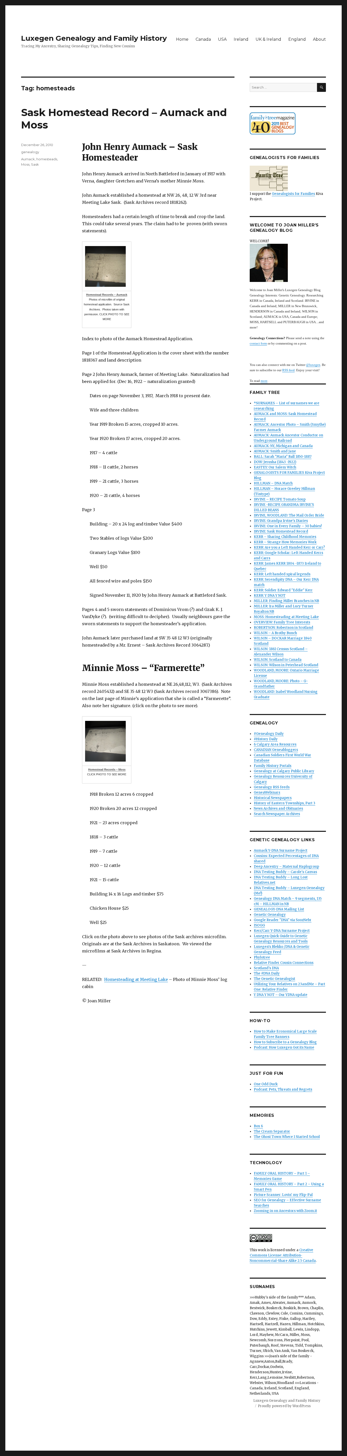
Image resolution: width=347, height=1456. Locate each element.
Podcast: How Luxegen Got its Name (284, 1047)
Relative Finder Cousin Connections (283, 963)
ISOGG (259, 925)
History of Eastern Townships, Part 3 (284, 803)
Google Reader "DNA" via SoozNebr (282, 920)
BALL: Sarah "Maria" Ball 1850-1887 (282, 456)
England (297, 39)
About (319, 39)
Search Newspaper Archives (277, 814)
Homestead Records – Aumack (106, 294)
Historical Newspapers (273, 798)
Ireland (241, 39)
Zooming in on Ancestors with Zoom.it (285, 1211)
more (264, 381)
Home (182, 39)
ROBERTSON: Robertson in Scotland (283, 627)
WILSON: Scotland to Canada (278, 660)
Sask (35, 164)
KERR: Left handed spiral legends (282, 574)
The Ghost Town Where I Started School (287, 1137)
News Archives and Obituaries (278, 808)
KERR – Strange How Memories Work (285, 542)
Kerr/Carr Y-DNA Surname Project (282, 931)
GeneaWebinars (267, 792)
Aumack (28, 159)
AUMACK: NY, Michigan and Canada (283, 446)
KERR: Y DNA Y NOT (270, 595)
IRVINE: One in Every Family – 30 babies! (288, 526)
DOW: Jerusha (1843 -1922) (275, 462)
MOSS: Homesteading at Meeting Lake (286, 617)
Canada (203, 39)
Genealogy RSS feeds (272, 787)
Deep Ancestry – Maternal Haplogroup (286, 866)
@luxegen (313, 365)
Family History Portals (272, 766)
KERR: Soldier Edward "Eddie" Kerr (283, 590)
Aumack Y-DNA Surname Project (280, 850)
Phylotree (262, 957)
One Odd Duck (266, 1084)
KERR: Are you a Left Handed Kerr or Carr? (289, 547)
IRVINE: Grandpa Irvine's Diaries (281, 521)
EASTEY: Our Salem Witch (275, 467)
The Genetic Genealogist (274, 979)
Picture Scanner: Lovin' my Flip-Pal (283, 1195)
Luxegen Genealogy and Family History (94, 38)
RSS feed (288, 370)
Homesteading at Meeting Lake (136, 979)
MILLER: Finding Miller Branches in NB (286, 601)
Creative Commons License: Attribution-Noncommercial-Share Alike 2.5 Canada (283, 1255)
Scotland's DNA (266, 968)
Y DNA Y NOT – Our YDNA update (280, 995)
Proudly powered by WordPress (284, 1406)
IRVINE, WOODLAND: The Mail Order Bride (289, 515)
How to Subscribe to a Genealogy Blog (285, 1042)
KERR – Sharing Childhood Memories (285, 537)
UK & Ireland (268, 39)
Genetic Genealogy (270, 914)
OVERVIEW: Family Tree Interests (282, 622)
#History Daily (266, 739)
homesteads (46, 159)
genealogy (30, 152)
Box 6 (258, 1126)
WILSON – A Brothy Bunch (275, 633)
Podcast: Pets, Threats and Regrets (283, 1089)
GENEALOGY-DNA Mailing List (279, 909)
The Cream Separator (272, 1131)
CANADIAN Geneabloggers (276, 750)
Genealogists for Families (293, 194)
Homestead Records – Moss (106, 769)
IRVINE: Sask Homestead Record (281, 531)
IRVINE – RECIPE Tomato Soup (280, 499)
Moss (25, 164)
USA (222, 39)
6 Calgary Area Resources (275, 744)
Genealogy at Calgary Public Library (284, 771)
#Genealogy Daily (269, 734)
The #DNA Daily (267, 973)
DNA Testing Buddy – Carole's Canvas (285, 872)
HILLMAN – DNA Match (273, 483)
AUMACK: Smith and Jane (275, 451)
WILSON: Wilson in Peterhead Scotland (286, 665)
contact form (258, 343)
